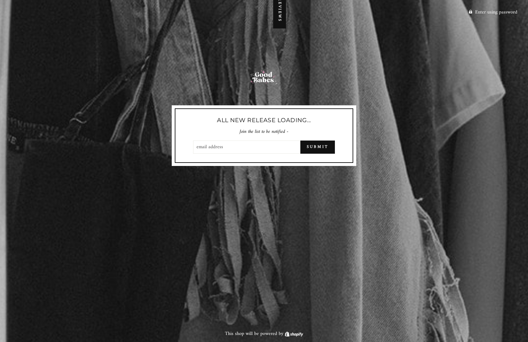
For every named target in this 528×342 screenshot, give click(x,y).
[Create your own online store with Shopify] (294, 333)
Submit (317, 146)
